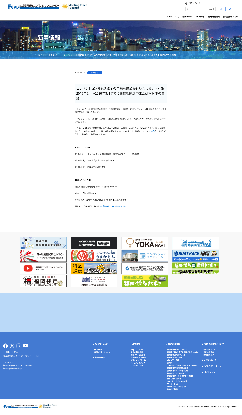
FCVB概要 (98, 350)
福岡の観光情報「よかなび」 (177, 350)
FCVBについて (101, 344)
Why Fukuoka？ (137, 350)
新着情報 (53, 55)
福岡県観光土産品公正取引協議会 (180, 376)
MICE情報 (199, 17)
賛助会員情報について (214, 344)
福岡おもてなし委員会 (175, 373)
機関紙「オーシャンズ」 (102, 352)
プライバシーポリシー (213, 366)
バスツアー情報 (173, 360)
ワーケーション (172, 384)
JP (221, 9)
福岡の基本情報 (137, 352)
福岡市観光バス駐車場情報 (177, 368)
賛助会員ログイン (210, 355)
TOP (40, 55)
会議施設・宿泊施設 (138, 358)
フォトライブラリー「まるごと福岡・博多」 (182, 365)
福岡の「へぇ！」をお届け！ (176, 387)
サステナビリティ (137, 365)
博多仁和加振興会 (174, 379)
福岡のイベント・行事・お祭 (177, 371)
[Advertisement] (121, 312)
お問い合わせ (194, 3)
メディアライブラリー (139, 363)
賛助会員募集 (208, 352)
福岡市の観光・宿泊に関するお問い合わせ (183, 352)
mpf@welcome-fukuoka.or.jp (113, 206)
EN (230, 9)
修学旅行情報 (172, 389)
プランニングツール (138, 360)
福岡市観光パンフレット (176, 355)
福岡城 (169, 363)
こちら (152, 131)
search (211, 9)
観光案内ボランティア (175, 358)
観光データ (187, 17)
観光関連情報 (174, 344)
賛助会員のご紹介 (210, 350)
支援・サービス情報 (138, 355)
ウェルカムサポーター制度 (177, 381)
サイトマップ (209, 372)
